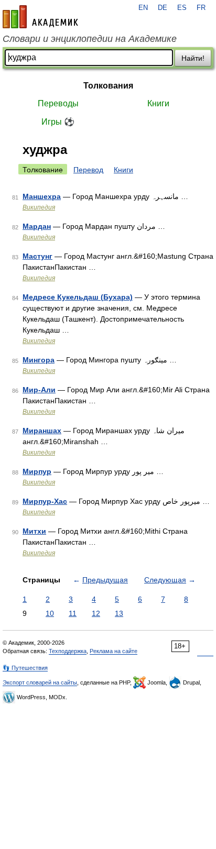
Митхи (34, 531)
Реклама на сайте (113, 651)
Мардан (37, 226)
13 (119, 613)
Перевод (88, 170)
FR (201, 8)
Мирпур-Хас (45, 501)
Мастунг (37, 256)
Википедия (39, 207)
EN (143, 8)
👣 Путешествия (25, 668)
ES (182, 8)
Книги (158, 103)
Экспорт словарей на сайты (40, 682)
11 (73, 613)
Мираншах (42, 430)
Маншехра (42, 196)
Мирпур (37, 471)
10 (50, 613)
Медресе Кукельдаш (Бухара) (78, 297)
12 (96, 613)
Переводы (58, 103)
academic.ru (40, 16)
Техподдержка (68, 651)
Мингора (39, 360)
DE (162, 8)
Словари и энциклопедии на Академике (90, 39)
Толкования (108, 85)
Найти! (192, 58)
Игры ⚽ (57, 121)
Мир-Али (39, 389)
